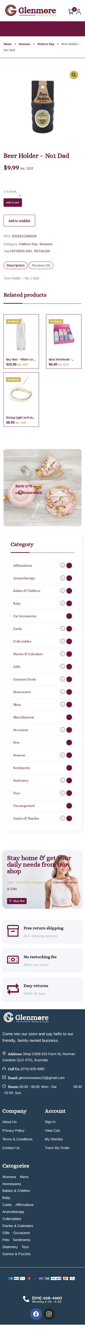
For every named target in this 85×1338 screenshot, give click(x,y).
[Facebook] (36, 1314)
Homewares (11, 1184)
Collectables (11, 1219)
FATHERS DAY (21, 251)
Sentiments (21, 1240)
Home (8, 44)
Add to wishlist (19, 221)
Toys (25, 1247)
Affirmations (24, 1205)
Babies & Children (16, 1191)
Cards (7, 1205)
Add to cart (12, 202)
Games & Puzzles (16, 1254)
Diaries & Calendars (17, 1226)
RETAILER (42, 251)
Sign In (50, 1122)
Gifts (6, 1233)
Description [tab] (16, 265)
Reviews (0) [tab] (41, 265)
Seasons (24, 44)
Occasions (21, 1233)
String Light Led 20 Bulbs (19, 417)
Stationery (10, 1247)
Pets (5, 1240)
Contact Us (11, 1148)
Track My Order (57, 1148)
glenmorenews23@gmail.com (42, 1078)
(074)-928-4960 (32, 1069)
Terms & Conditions (17, 1139)
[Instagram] (49, 1314)
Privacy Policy (13, 1130)
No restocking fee (40, 956)
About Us (9, 1122)
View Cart (52, 1130)
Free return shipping (43, 928)
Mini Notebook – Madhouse (60, 359)
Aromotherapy (13, 1212)
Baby (6, 1198)
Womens (9, 1177)
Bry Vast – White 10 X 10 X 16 (21, 359)
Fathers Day (45, 44)
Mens (24, 1177)
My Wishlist (54, 1139)
